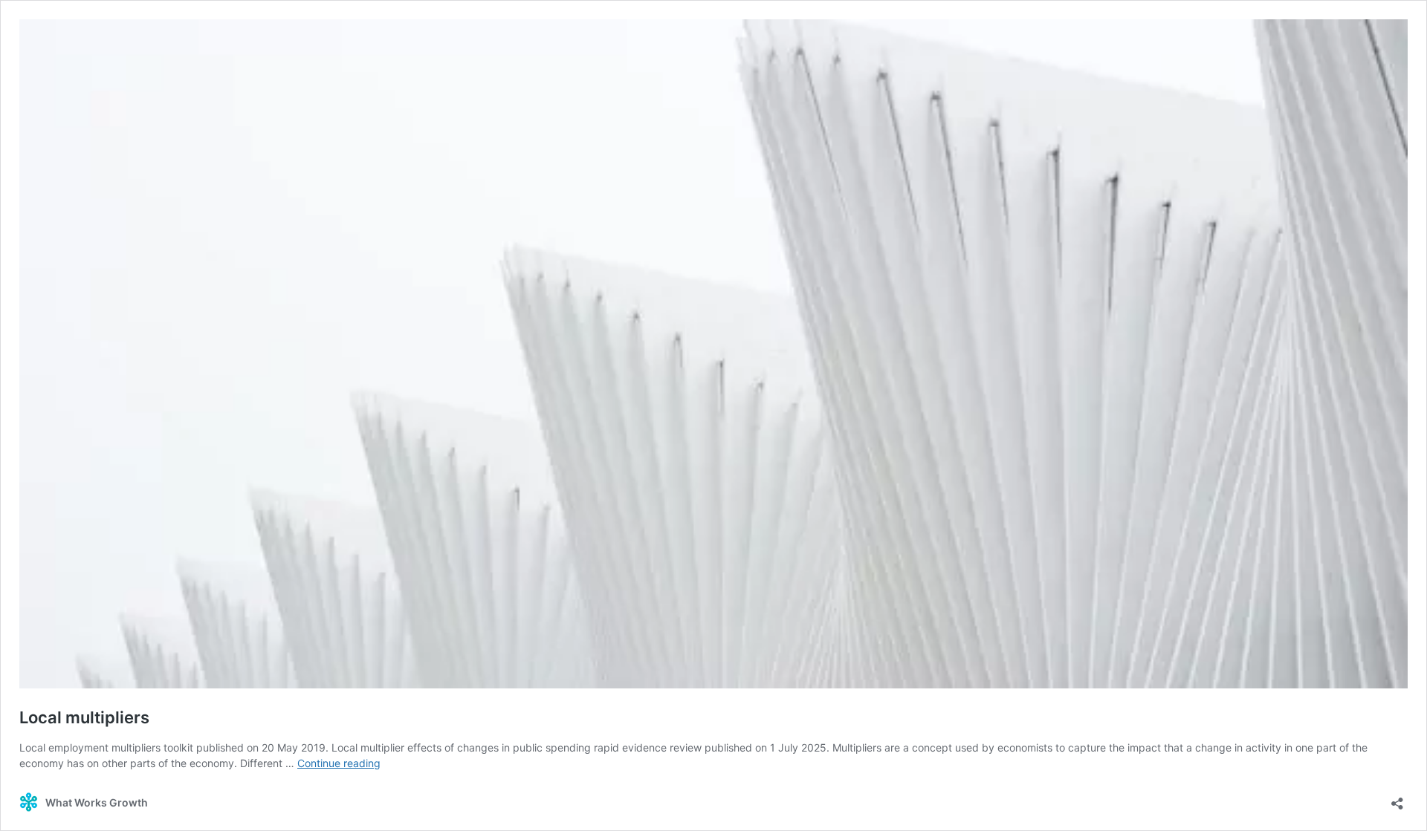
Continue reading (339, 763)
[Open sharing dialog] (1397, 798)
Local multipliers (84, 717)
